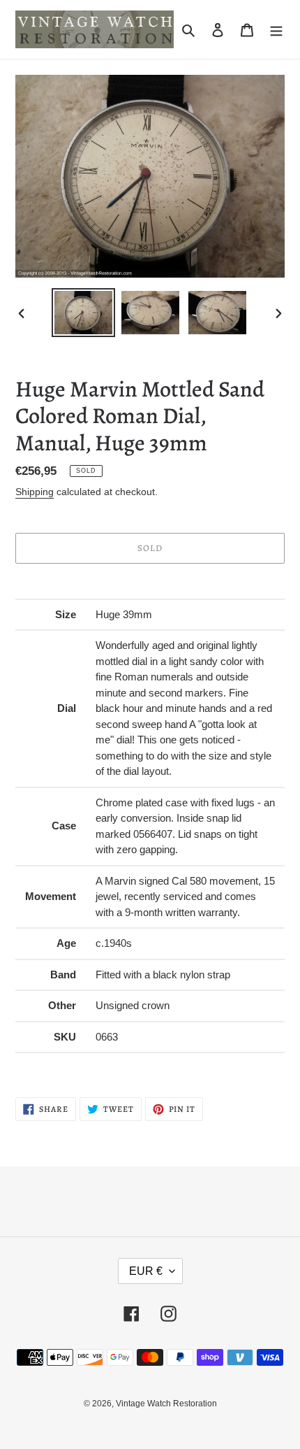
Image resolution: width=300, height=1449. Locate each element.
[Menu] (276, 30)
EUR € (146, 1271)
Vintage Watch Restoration (166, 1403)
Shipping (34, 491)
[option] (83, 313)
